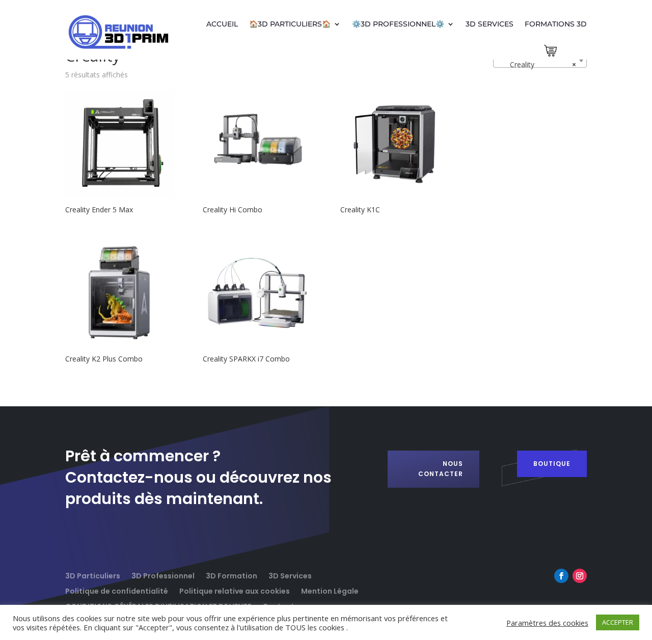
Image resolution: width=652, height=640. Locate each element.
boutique (551, 463)
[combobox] (540, 60)
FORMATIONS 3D (556, 24)
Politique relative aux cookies (234, 590)
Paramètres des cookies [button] (547, 622)
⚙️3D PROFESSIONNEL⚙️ (398, 24)
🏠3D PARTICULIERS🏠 (290, 24)
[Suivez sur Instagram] (580, 576)
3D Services (489, 24)
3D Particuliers (92, 575)
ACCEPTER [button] (617, 622)
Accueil (222, 24)
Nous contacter (440, 468)
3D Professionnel (163, 575)
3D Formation (231, 575)
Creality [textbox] (537, 64)
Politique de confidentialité (116, 590)
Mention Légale (330, 590)
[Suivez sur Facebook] (561, 576)
